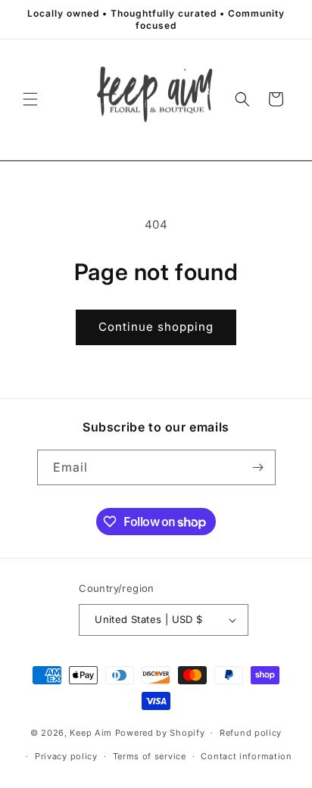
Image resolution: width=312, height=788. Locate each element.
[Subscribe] (258, 467)
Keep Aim (91, 732)
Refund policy (251, 732)
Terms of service (149, 756)
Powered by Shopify (160, 732)
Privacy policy (66, 756)
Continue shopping (156, 326)
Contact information (246, 756)
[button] (30, 99)
